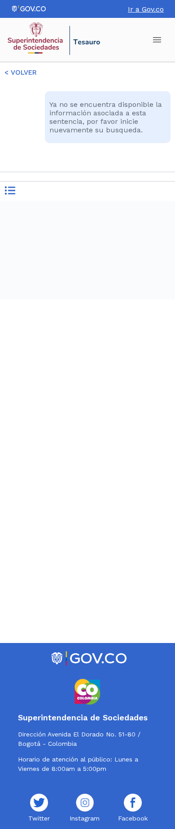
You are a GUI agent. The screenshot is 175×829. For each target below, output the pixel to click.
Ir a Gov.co (146, 9)
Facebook (133, 818)
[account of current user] (157, 40)
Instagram (85, 818)
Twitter (39, 818)
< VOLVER (20, 72)
